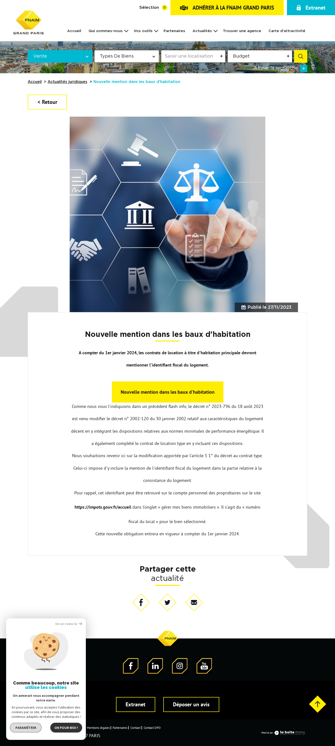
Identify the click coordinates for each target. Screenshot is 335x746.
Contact (135, 728)
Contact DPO (152, 728)
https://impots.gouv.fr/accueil (103, 507)
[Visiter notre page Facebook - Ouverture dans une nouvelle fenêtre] (131, 672)
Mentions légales (98, 728)
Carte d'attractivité (287, 31)
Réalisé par (267, 732)
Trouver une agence (242, 31)
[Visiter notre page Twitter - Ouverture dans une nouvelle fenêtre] (155, 672)
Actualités (202, 31)
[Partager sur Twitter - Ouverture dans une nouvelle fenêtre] (167, 603)
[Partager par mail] (194, 603)
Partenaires (174, 31)
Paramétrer (25, 727)
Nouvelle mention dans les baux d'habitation (168, 392)
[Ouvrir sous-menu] (126, 30)
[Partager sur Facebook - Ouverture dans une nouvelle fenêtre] (141, 603)
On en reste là (66, 624)
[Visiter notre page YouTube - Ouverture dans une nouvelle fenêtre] (204, 672)
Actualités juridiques (67, 82)
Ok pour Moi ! (66, 727)
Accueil (74, 31)
